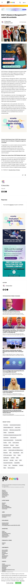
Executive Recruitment (6, 515)
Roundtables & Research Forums (8, 569)
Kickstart (12, 445)
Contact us (4, 491)
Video (3, 544)
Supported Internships (8, 462)
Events (3, 554)
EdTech (3, 504)
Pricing (3, 531)
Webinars (4, 570)
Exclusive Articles (5, 522)
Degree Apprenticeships (8, 440)
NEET (10, 452)
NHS (22, 452)
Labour (17, 445)
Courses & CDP (5, 566)
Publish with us (5, 493)
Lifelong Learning (16, 447)
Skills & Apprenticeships (6, 507)
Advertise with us (5, 494)
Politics (19, 455)
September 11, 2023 (8, 22)
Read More (22, 580)
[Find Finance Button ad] (14, 252)
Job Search (4, 516)
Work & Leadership (5, 506)
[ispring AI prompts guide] (14, 236)
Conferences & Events (6, 565)
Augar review (17, 427)
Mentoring (5, 452)
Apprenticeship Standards (15, 424)
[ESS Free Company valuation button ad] (14, 268)
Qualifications (6, 457)
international (5, 445)
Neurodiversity (16, 452)
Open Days (4, 568)
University (21, 465)
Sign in (24, 2)
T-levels (5, 465)
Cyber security (13, 437)
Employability (4, 505)
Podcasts (4, 542)
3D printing (5, 424)
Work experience (11, 467)
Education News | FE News (14, 169)
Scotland (12, 457)
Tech (9, 465)
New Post (4, 552)
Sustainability (17, 462)
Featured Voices (5, 524)
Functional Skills (18, 440)
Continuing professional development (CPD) (12, 435)
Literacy (5, 450)
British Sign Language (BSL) (15, 430)
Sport (16, 460)
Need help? (4, 558)
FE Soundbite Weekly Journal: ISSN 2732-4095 (11, 525)
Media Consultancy (5, 535)
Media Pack (4, 532)
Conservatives (11, 432)
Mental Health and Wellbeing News (16, 450)
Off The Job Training (7, 455)
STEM (20, 460)
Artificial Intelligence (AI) (8, 427)
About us (3, 490)
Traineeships (14, 465)
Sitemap (3, 496)
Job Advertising (5, 534)
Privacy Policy (4, 495)
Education (4, 503)
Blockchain (5, 430)
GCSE (9, 442)
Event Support (4, 536)
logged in (11, 204)
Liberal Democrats (7, 447)
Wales (4, 467)
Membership (4, 556)
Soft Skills (11, 460)
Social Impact (4, 508)
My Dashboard (5, 553)
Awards (3, 563)
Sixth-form (5, 460)
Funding (5, 442)
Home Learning (16, 442)
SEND (17, 457)
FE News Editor (7, 21)
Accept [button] (18, 582)
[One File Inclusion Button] (14, 131)
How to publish (5, 550)
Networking (4, 567)
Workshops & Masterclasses (7, 571)
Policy (14, 455)
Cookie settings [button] (9, 583)
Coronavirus (5, 437)
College (4, 432)
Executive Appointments (6, 514)
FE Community (5, 492)
